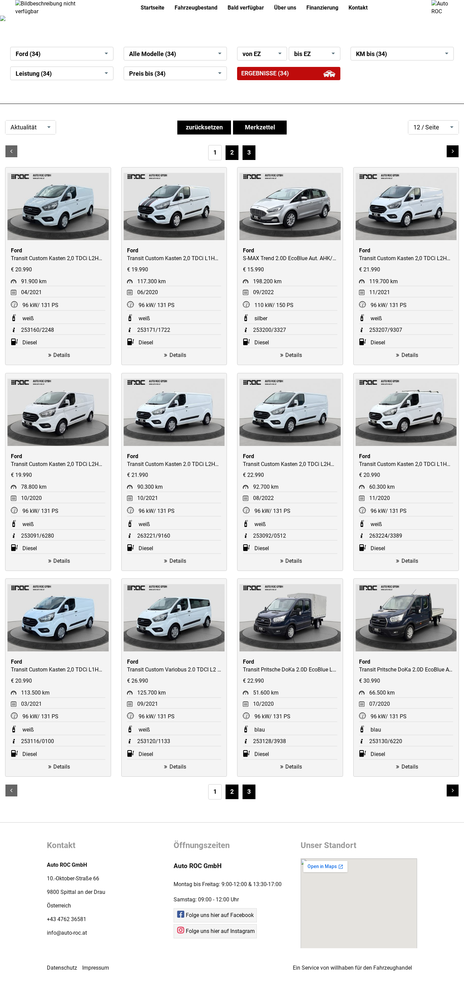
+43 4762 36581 (66, 919)
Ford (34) (28, 54)
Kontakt (358, 8)
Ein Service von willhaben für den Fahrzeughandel (352, 968)
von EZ (252, 54)
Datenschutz (62, 968)
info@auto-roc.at (67, 933)
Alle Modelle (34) (152, 54)
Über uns (285, 8)
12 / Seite (426, 127)
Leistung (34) (34, 73)
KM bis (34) (371, 54)
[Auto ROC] (442, 7)
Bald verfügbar (246, 8)
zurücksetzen (204, 127)
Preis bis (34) (147, 73)
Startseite (152, 8)
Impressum (95, 968)
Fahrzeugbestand (196, 8)
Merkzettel (260, 127)
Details (61, 355)
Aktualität (24, 127)
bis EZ (302, 54)
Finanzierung (322, 8)
